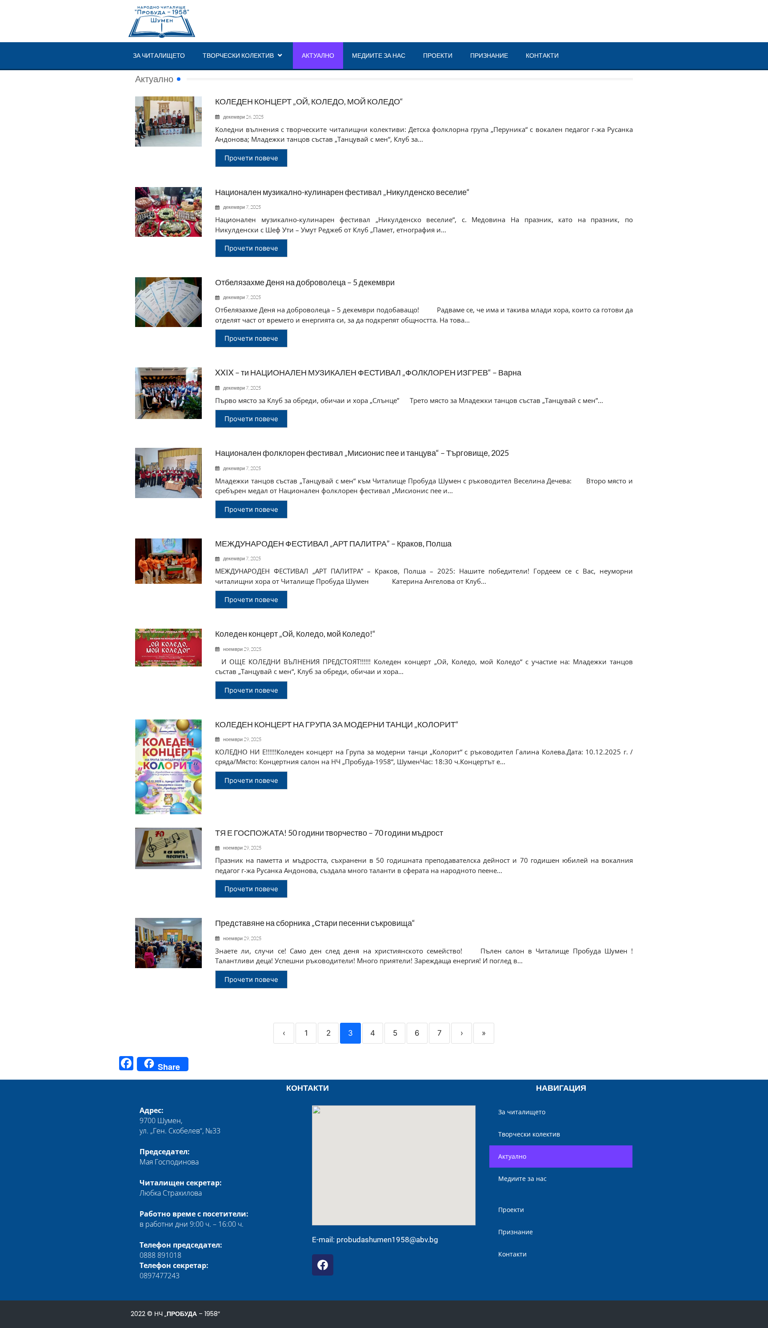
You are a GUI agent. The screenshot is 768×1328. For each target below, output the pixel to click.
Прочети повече (251, 158)
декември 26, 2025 (243, 117)
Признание (489, 55)
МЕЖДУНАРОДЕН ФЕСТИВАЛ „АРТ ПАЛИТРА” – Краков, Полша (333, 543)
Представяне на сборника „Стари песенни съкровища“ (315, 923)
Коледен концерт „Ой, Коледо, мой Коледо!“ (295, 633)
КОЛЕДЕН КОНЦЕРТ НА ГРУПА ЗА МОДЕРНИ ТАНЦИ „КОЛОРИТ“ (337, 724)
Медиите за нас (378, 55)
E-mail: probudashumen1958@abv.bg (375, 1239)
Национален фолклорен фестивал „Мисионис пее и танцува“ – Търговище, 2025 (362, 453)
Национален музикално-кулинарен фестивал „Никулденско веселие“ (342, 192)
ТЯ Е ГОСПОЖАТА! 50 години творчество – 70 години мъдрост (329, 832)
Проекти (437, 55)
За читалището (159, 55)
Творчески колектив (238, 55)
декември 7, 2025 (242, 207)
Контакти (542, 55)
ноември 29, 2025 (242, 649)
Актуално (318, 55)
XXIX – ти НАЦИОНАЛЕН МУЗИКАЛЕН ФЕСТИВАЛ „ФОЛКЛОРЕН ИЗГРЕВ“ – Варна (368, 372)
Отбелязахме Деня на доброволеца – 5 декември (305, 282)
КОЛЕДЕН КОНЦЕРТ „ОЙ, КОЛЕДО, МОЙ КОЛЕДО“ (309, 101)
